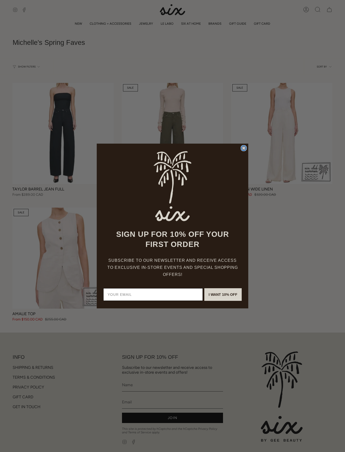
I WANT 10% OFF (223, 295)
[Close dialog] (243, 148)
